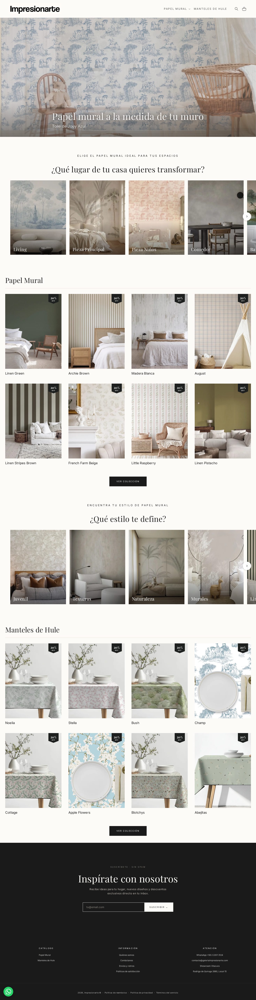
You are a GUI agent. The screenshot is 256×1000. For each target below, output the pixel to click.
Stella (72, 723)
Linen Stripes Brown (20, 463)
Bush (135, 723)
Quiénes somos (126, 955)
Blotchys (138, 813)
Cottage (11, 813)
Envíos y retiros (126, 966)
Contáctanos (126, 960)
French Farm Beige (83, 463)
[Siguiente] (247, 216)
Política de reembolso (116, 992)
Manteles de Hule (32, 629)
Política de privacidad (141, 992)
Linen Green (14, 373)
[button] (177, 9)
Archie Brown (78, 373)
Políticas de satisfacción (128, 971)
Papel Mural (24, 280)
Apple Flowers (79, 813)
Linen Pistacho (206, 463)
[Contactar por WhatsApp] (8, 992)
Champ (200, 723)
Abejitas (201, 813)
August (200, 373)
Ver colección (128, 481)
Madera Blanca (142, 373)
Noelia (10, 723)
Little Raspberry (143, 463)
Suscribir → (158, 907)
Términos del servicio (167, 992)
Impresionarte (91, 992)
